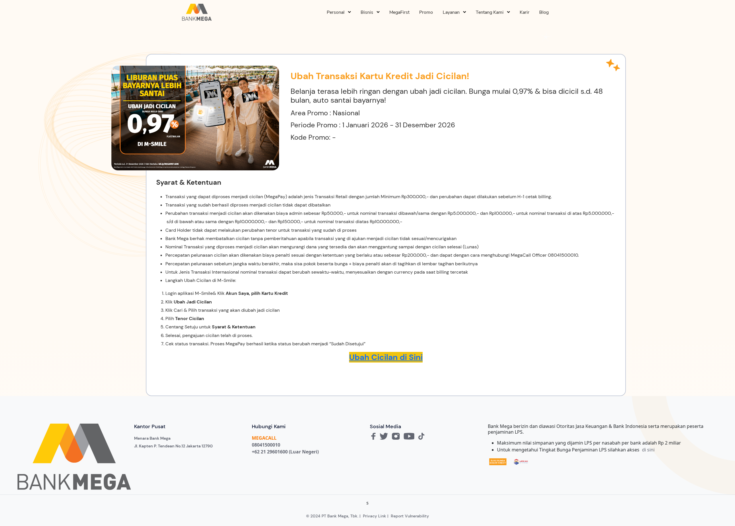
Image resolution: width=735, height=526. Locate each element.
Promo (426, 12)
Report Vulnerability (410, 516)
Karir (524, 12)
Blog (544, 12)
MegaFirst (399, 12)
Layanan (453, 12)
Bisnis (369, 12)
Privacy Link (374, 516)
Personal (337, 12)
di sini (648, 450)
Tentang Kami (491, 12)
